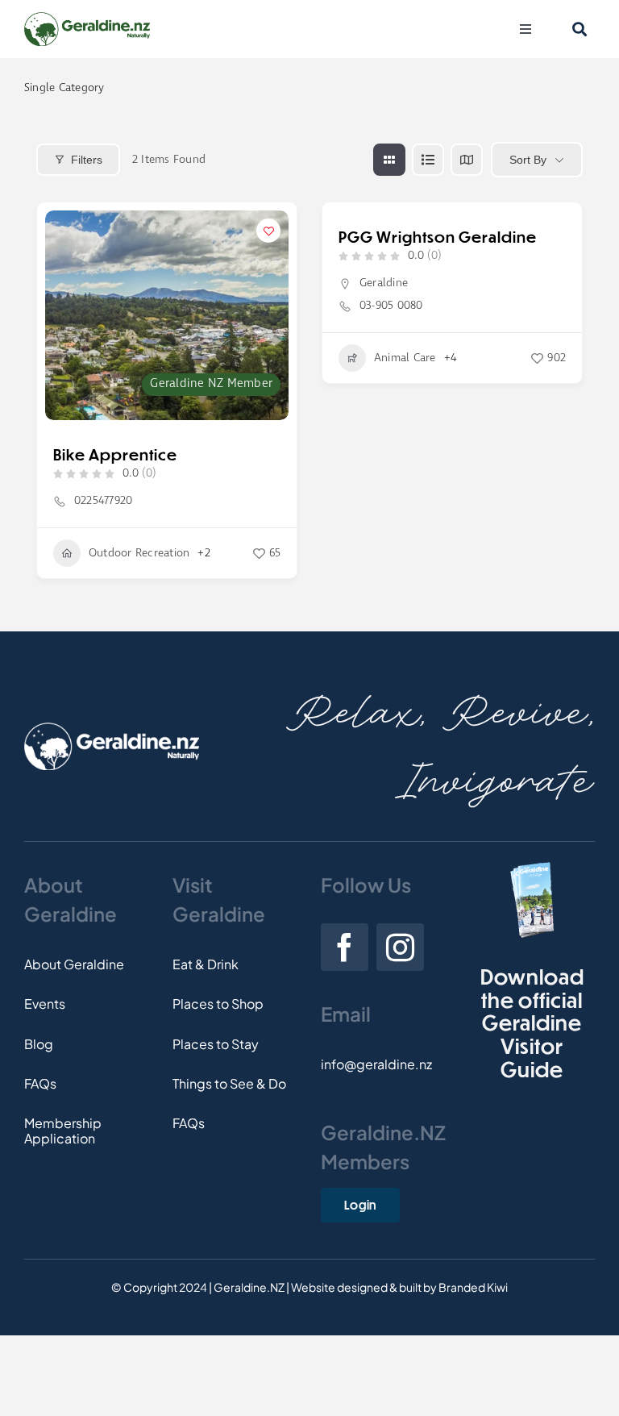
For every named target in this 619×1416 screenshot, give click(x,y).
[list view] (428, 160)
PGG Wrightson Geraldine (438, 236)
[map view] (467, 160)
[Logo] (87, 18)
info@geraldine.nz (376, 1064)
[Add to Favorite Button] (268, 231)
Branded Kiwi (473, 1287)
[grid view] (389, 160)
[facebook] (344, 947)
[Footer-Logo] (111, 728)
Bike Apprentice (115, 454)
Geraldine (383, 283)
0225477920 (103, 501)
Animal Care (405, 358)
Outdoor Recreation (139, 553)
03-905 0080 (391, 305)
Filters (86, 159)
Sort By (527, 159)
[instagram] (400, 947)
